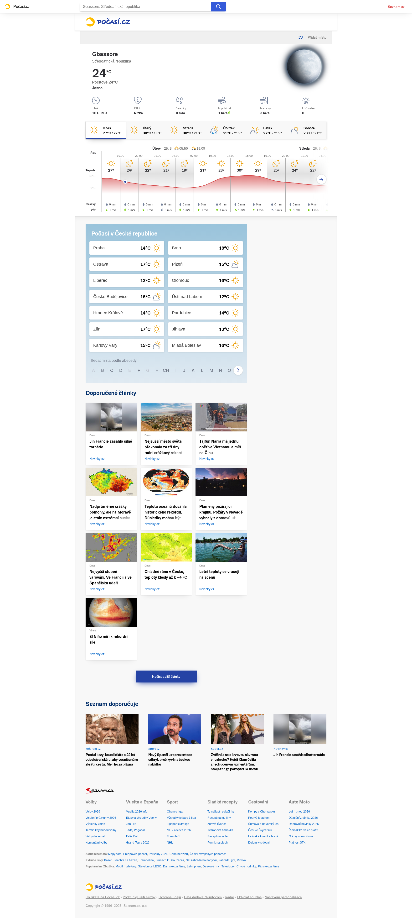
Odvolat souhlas (249, 897)
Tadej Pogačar (135, 830)
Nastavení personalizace (283, 897)
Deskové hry (211, 866)
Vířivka (241, 860)
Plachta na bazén (125, 860)
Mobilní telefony (126, 866)
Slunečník (162, 860)
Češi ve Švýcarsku (260, 830)
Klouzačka (177, 860)
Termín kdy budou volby (101, 830)
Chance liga (175, 811)
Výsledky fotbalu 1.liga (181, 817)
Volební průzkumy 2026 (101, 817)
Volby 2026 (93, 811)
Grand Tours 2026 (137, 842)
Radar (229, 897)
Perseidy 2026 (158, 854)
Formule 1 (173, 836)
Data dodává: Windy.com (203, 897)
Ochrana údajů (170, 897)
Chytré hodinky (246, 866)
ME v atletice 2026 (179, 830)
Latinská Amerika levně (263, 836)
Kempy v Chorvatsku (261, 811)
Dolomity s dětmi (259, 842)
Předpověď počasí (135, 854)
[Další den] (321, 179)
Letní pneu (194, 866)
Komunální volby (96, 842)
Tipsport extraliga (178, 824)
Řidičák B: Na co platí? (303, 830)
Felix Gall (132, 836)
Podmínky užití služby (139, 897)
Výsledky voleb (95, 824)
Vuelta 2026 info (136, 811)
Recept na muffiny (219, 817)
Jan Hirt (131, 824)
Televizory (228, 866)
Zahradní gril (227, 860)
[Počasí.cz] (108, 21)
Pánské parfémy (268, 866)
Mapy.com (114, 854)
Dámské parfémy (174, 866)
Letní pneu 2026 (299, 811)
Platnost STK (297, 842)
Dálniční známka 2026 (303, 817)
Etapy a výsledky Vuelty (141, 817)
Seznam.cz (396, 7)
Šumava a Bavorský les (263, 824)
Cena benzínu (179, 854)
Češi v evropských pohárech (208, 854)
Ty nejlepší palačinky (220, 811)
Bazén (108, 860)
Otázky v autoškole (301, 836)
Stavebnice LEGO (149, 866)
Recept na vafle (217, 836)
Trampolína (146, 860)
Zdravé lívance (217, 824)
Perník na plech (217, 842)
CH (166, 370)
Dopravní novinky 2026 (304, 824)
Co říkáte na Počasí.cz (103, 897)
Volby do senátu (96, 836)
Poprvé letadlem (258, 817)
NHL (170, 842)
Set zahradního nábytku (201, 860)
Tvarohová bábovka (220, 830)
